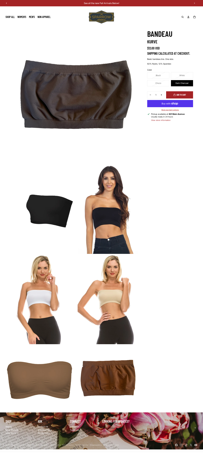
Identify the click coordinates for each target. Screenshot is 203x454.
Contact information (111, 445)
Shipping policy (96, 445)
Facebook (74, 430)
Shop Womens (12, 430)
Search (9, 426)
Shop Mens (11, 433)
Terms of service (81, 445)
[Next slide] (194, 3)
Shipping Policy (45, 430)
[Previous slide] (6, 3)
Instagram (74, 426)
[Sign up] (195, 428)
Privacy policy (68, 445)
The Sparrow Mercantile (21, 445)
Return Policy (44, 433)
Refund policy (55, 445)
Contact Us (43, 426)
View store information (161, 120)
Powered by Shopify (40, 445)
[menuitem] (10, 17)
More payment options (170, 110)
